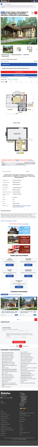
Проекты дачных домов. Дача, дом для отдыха (9, 385)
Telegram (10, 79)
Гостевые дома (5, 381)
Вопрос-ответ (26, 54)
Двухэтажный (23, 366)
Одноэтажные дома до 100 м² (7, 353)
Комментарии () (5, 56)
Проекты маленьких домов (26, 356)
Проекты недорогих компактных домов (9, 371)
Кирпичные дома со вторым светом (28, 370)
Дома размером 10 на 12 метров (8, 362)
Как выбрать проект (4, 420)
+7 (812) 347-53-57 (24, 399)
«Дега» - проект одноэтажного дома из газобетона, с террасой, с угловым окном (8, 312)
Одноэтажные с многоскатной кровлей (28, 378)
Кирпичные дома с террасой (26, 360)
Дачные (22, 381)
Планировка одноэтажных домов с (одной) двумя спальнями (27, 375)
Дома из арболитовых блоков (8, 375)
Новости (21, 426)
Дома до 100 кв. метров (25, 354)
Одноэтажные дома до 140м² (26, 377)
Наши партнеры (22, 417)
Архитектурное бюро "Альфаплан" (4, 396)
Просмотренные (3, 433)
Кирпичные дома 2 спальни (26, 373)
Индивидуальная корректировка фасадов (7, 429)
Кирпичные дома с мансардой (8, 356)
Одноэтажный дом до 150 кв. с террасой (28, 363)
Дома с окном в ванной (6, 386)
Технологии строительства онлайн (25, 415)
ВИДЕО (17, 160)
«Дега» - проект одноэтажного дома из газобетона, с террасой (26, 312)
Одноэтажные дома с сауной (7, 358)
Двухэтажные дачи (24, 364)
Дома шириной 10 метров (7, 359)
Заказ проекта (3, 431)
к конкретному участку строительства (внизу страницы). (14, 165)
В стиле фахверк (24, 380)
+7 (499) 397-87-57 (24, 401)
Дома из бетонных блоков (7, 378)
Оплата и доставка (5, 54)
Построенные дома (23, 419)
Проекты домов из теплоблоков (8, 377)
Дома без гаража (5, 367)
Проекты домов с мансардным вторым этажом (9, 366)
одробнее (26, 224)
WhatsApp (16, 79)
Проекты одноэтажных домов (7, 352)
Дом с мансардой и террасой (26, 359)
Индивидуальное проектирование (6, 427)
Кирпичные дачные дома (25, 372)
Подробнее (6, 307)
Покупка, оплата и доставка (5, 414)
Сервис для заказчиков (19, 255)
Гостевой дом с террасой (25, 362)
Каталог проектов (3, 412)
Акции (21, 434)
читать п (22, 224)
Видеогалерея (22, 421)
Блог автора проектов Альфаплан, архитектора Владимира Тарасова (27, 413)
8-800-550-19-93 (23, 397)
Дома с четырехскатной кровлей (27, 357)
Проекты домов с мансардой (7, 355)
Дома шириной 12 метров (7, 361)
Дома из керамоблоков (6, 380)
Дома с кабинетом (24, 352)
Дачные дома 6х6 (24, 369)
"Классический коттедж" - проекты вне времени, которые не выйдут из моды (9, 370)
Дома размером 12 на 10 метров (8, 363)
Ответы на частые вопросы (5, 418)
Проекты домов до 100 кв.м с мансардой (29, 367)
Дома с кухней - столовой (7, 374)
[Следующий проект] (20, 346)
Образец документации (16, 54)
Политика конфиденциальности (25, 432)
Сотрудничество (22, 428)
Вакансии (21, 430)
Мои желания (3, 435)
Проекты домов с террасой (26, 353)
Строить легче (4, 159)
